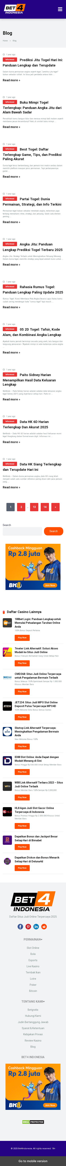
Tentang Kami (32, 1001)
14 (44, 507)
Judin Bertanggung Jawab (33, 1022)
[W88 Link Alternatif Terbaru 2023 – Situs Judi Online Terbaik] (7, 789)
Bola (33, 953)
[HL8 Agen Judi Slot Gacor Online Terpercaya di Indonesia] (7, 815)
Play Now (22, 637)
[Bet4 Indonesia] (15, 12)
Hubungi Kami (33, 1015)
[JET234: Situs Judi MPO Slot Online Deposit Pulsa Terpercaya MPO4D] (7, 709)
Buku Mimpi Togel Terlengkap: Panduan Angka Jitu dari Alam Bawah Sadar (32, 107)
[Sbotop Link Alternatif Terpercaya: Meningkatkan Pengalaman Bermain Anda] (7, 735)
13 (34, 507)
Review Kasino (33, 1040)
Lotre (33, 978)
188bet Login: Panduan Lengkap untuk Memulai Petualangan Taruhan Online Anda (38, 623)
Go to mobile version (33, 1161)
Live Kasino (33, 966)
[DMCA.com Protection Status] (33, 1123)
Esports (33, 960)
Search (7, 525)
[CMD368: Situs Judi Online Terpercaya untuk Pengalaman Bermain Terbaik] (7, 681)
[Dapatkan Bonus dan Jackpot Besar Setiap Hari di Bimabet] (7, 843)
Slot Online (33, 947)
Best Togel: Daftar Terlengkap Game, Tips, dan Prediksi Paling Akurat (32, 154)
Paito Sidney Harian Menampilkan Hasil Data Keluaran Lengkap (29, 380)
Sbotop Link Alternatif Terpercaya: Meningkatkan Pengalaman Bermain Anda (37, 731)
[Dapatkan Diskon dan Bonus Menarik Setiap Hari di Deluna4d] (7, 864)
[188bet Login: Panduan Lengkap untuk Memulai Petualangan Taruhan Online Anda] (7, 626)
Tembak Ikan (33, 972)
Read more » (11, 80)
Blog (33, 1046)
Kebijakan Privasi (33, 1034)
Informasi (10, 59)
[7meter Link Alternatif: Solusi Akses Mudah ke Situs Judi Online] (7, 655)
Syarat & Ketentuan (33, 1028)
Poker (33, 984)
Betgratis (33, 1009)
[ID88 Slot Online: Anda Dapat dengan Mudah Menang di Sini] (7, 764)
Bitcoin (33, 990)
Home (5, 41)
